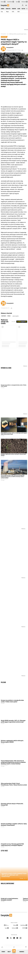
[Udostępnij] (26, 947)
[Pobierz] (22, 50)
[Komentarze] (14, 947)
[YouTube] (17, 938)
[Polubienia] (2, 947)
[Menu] (26, 5)
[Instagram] (20, 938)
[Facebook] (7, 938)
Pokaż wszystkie (16, 316)
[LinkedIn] (14, 938)
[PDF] (11, 308)
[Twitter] (10, 938)
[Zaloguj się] (23, 5)
